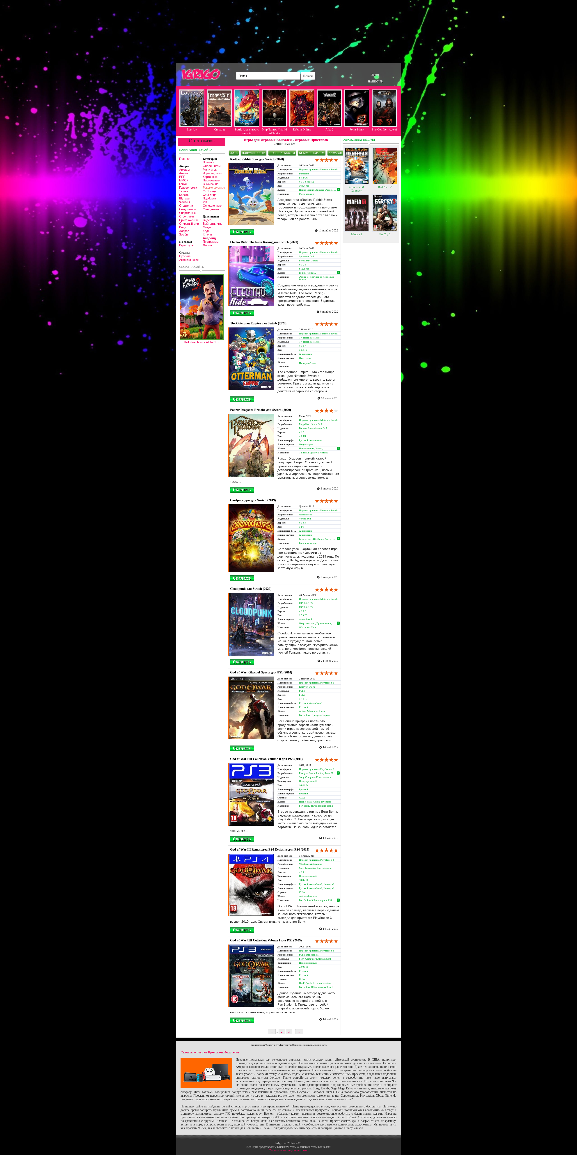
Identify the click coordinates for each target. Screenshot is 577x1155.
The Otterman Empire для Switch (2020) (258, 323)
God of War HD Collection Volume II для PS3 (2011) (266, 759)
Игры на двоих (213, 173)
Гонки (183, 184)
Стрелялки (186, 216)
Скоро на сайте (191, 266)
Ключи (207, 234)
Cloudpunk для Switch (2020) (250, 588)
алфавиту (337, 153)
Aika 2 (329, 129)
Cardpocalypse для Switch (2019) (253, 500)
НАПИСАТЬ (375, 81)
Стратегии (186, 205)
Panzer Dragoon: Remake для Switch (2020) (260, 410)
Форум (207, 245)
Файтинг (184, 202)
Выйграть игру (212, 223)
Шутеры (184, 198)
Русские (184, 256)
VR (205, 202)
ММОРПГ (185, 180)
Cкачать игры (277, 1150)
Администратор (298, 1150)
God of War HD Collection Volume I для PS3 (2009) (266, 940)
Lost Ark (192, 129)
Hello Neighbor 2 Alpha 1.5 (201, 342)
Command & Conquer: (356, 188)
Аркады (184, 169)
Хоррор (184, 231)
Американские (189, 259)
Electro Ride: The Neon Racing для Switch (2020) (264, 242)
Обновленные (212, 205)
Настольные (211, 180)
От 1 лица (209, 191)
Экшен (183, 191)
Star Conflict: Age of (384, 129)
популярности (253, 153)
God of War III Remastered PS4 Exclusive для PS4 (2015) (269, 849)
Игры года (186, 245)
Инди (182, 227)
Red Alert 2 (385, 187)
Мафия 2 (356, 234)
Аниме (183, 173)
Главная (184, 158)
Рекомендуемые (214, 187)
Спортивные (187, 213)
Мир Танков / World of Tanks (274, 131)
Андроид (209, 238)
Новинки (208, 162)
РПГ (182, 176)
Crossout (219, 129)
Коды (206, 231)
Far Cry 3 (385, 234)
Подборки (209, 198)
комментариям (311, 153)
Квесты (184, 195)
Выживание (210, 184)
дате (234, 153)
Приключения (188, 220)
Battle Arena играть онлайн (247, 131)
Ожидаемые (211, 209)
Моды (207, 227)
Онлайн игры (211, 166)
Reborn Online (302, 129)
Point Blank (357, 129)
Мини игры (210, 169)
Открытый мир (189, 223)
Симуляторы (187, 209)
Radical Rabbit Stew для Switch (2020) (257, 159)
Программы (210, 241)
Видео (207, 220)
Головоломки (188, 187)
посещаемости (282, 153)
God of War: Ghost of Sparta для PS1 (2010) (261, 672)
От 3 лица (209, 195)
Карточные (210, 176)
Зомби (183, 234)
